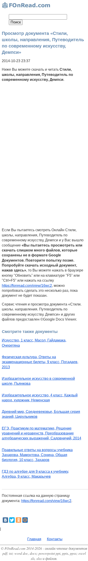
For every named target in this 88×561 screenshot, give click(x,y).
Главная (34, 539)
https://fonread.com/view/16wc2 (27, 285)
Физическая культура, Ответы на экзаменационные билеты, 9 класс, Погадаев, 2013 (40, 362)
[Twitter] (12, 520)
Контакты (55, 539)
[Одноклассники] (18, 520)
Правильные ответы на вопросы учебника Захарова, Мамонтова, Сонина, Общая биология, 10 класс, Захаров (37, 455)
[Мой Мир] (25, 520)
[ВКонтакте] (5, 520)
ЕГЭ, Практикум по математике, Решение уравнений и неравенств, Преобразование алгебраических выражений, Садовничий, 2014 (41, 433)
